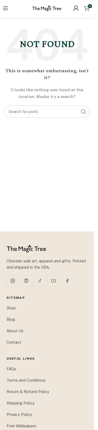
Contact (14, 342)
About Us (15, 330)
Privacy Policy (19, 414)
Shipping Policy (21, 403)
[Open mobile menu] (5, 8)
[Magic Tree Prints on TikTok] (40, 281)
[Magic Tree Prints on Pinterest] (26, 281)
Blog (11, 319)
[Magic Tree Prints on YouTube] (53, 281)
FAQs (11, 368)
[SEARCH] (83, 111)
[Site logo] (47, 8)
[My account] (76, 8)
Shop (11, 308)
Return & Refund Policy (28, 391)
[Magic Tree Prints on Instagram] (13, 281)
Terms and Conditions (26, 380)
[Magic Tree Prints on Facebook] (67, 281)
